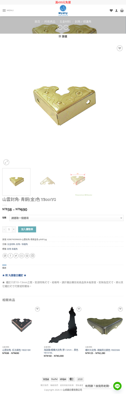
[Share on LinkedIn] (32, 255)
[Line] (117, 386)
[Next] (117, 105)
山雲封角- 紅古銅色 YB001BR (16, 350)
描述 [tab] (4, 268)
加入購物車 (27, 229)
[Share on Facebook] (10, 255)
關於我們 (44, 385)
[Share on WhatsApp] (5, 255)
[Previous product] (66, 27)
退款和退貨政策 (67, 385)
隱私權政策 (80, 385)
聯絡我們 (54, 385)
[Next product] (60, 27)
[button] (8, 10)
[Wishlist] (111, 10)
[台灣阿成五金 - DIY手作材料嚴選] (63, 10)
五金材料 (65, 22)
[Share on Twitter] (16, 255)
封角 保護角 (12, 248)
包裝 (4, 218)
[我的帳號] (116, 10)
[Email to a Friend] (21, 255)
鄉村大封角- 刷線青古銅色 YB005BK (102, 350)
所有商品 (49, 22)
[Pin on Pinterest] (27, 255)
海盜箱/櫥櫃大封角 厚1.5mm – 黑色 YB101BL (61, 351)
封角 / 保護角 (83, 22)
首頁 (37, 22)
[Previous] (8, 105)
